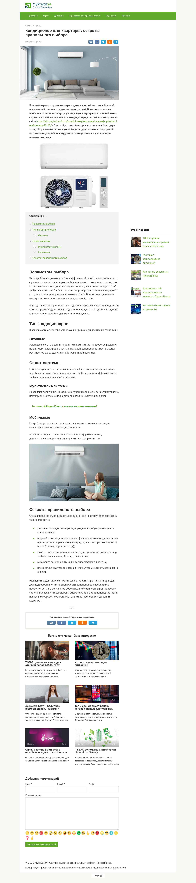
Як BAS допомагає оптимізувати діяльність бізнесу (95, 751)
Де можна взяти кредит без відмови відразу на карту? (42, 707)
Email (61, 784)
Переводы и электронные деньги (85, 16)
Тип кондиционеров (44, 229)
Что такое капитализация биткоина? (91, 663)
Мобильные (44, 252)
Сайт (91, 784)
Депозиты (59, 16)
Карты (46, 16)
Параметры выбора (43, 223)
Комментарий (33, 795)
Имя (28, 784)
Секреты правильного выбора (49, 258)
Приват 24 (33, 16)
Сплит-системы (41, 241)
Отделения (111, 16)
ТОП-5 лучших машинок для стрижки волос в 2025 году (43, 663)
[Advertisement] (151, 122)
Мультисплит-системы (49, 246)
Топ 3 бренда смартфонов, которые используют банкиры (94, 707)
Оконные (43, 235)
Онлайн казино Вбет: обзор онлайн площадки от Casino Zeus (46, 751)
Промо (38, 41)
